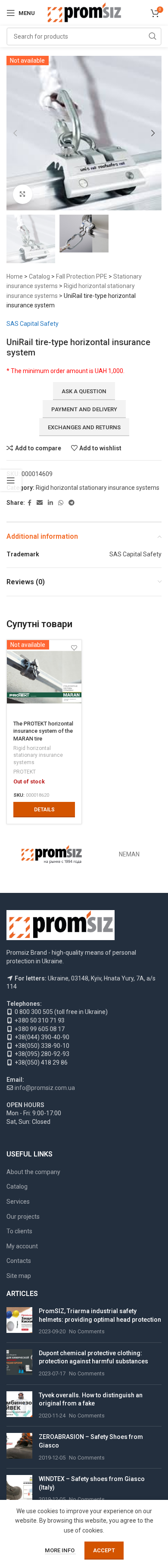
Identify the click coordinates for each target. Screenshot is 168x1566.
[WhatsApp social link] (61, 503)
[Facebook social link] (29, 503)
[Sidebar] (11, 480)
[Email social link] (39, 503)
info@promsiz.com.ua (45, 1087)
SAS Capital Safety (32, 323)
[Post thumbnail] (19, 1321)
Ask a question (84, 391)
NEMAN (129, 854)
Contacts (18, 1260)
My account (22, 1246)
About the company (33, 1171)
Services (18, 1201)
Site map (18, 1275)
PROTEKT (24, 772)
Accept (104, 1550)
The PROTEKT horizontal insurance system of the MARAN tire (43, 731)
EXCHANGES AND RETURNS (84, 427)
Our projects (23, 1216)
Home (14, 276)
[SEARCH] (152, 36)
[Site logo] (84, 12)
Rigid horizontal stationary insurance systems (97, 487)
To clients (19, 1231)
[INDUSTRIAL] (51, 854)
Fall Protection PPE (81, 276)
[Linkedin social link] (50, 503)
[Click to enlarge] (22, 194)
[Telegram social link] (71, 503)
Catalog (39, 276)
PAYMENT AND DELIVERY (84, 409)
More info (60, 1550)
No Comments (87, 1331)
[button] (15, 133)
